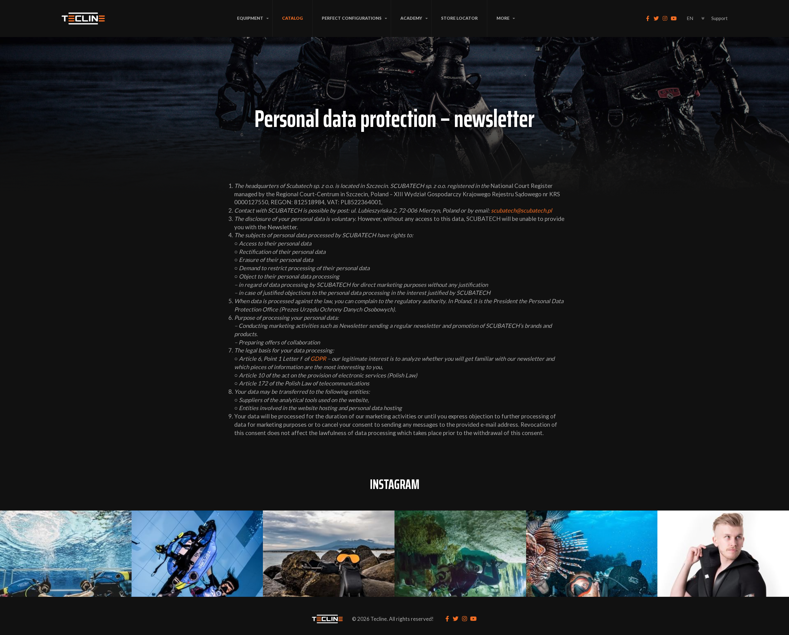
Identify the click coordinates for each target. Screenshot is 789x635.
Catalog (292, 18)
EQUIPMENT (250, 18)
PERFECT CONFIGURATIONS (352, 18)
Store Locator (459, 18)
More (503, 18)
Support (719, 18)
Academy (411, 18)
